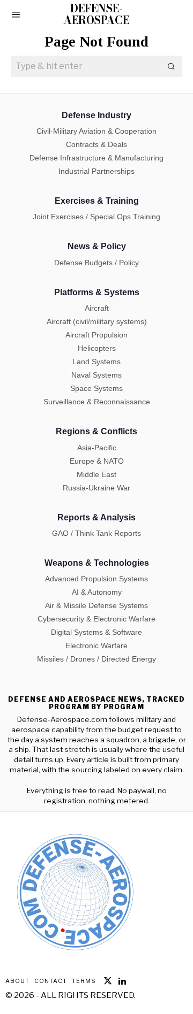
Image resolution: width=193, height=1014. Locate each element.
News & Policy (97, 246)
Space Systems (96, 388)
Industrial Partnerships (96, 171)
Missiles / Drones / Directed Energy (96, 659)
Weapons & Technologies (96, 562)
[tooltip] (107, 980)
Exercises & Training (97, 200)
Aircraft (97, 308)
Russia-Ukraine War (96, 487)
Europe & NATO (97, 461)
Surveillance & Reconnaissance (96, 401)
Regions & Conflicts (96, 431)
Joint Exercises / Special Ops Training (96, 216)
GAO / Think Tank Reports (96, 533)
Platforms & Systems (96, 292)
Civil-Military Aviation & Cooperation (96, 131)
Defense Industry (96, 115)
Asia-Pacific (96, 447)
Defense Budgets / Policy (96, 262)
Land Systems (96, 361)
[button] (171, 66)
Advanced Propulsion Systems (96, 578)
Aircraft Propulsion (96, 335)
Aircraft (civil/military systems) (97, 321)
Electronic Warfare (96, 645)
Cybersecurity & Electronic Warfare (96, 618)
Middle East (96, 474)
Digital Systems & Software (96, 632)
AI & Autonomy (97, 592)
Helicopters (97, 348)
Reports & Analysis (96, 517)
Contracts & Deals (96, 144)
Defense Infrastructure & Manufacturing (96, 157)
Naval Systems (96, 375)
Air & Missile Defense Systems (96, 605)
